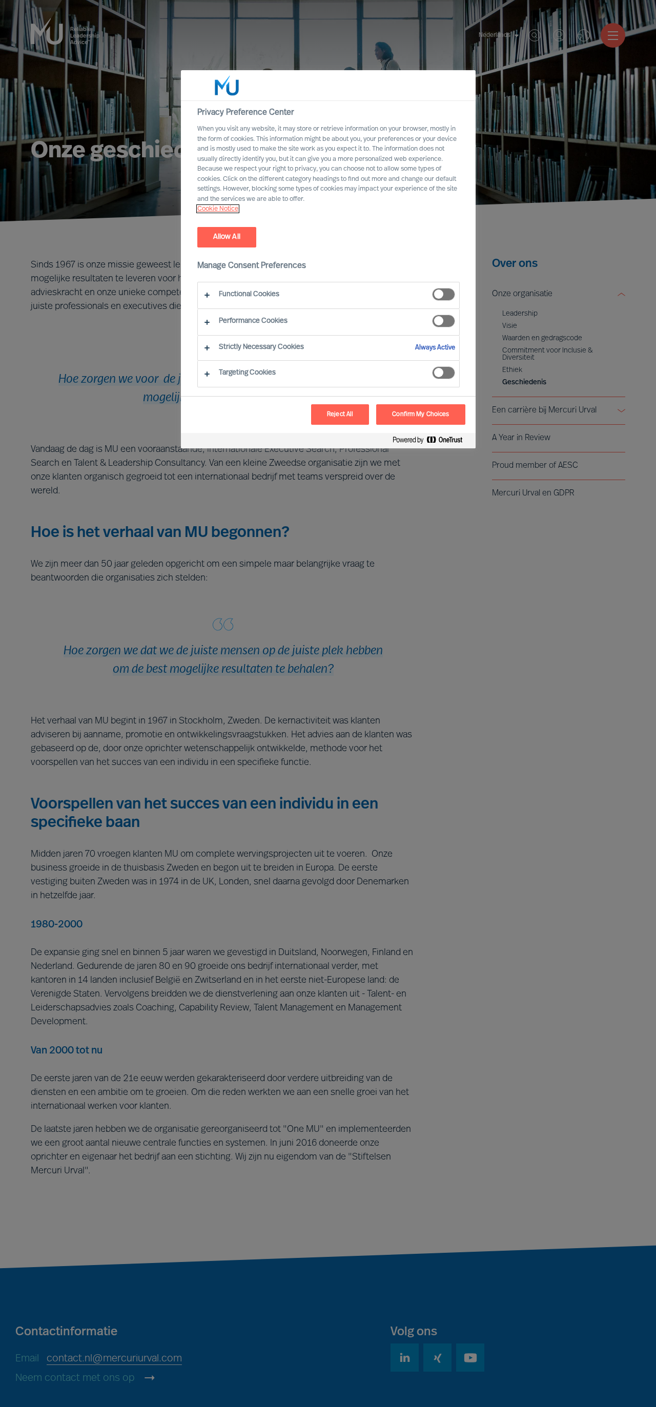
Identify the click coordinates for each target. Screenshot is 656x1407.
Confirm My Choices (420, 414)
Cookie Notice (217, 208)
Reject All (340, 414)
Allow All (226, 237)
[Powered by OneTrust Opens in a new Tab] (431, 442)
